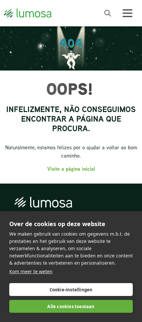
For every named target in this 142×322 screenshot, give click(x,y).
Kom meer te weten (31, 271)
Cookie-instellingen (71, 290)
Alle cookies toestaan (70, 306)
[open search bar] (108, 13)
